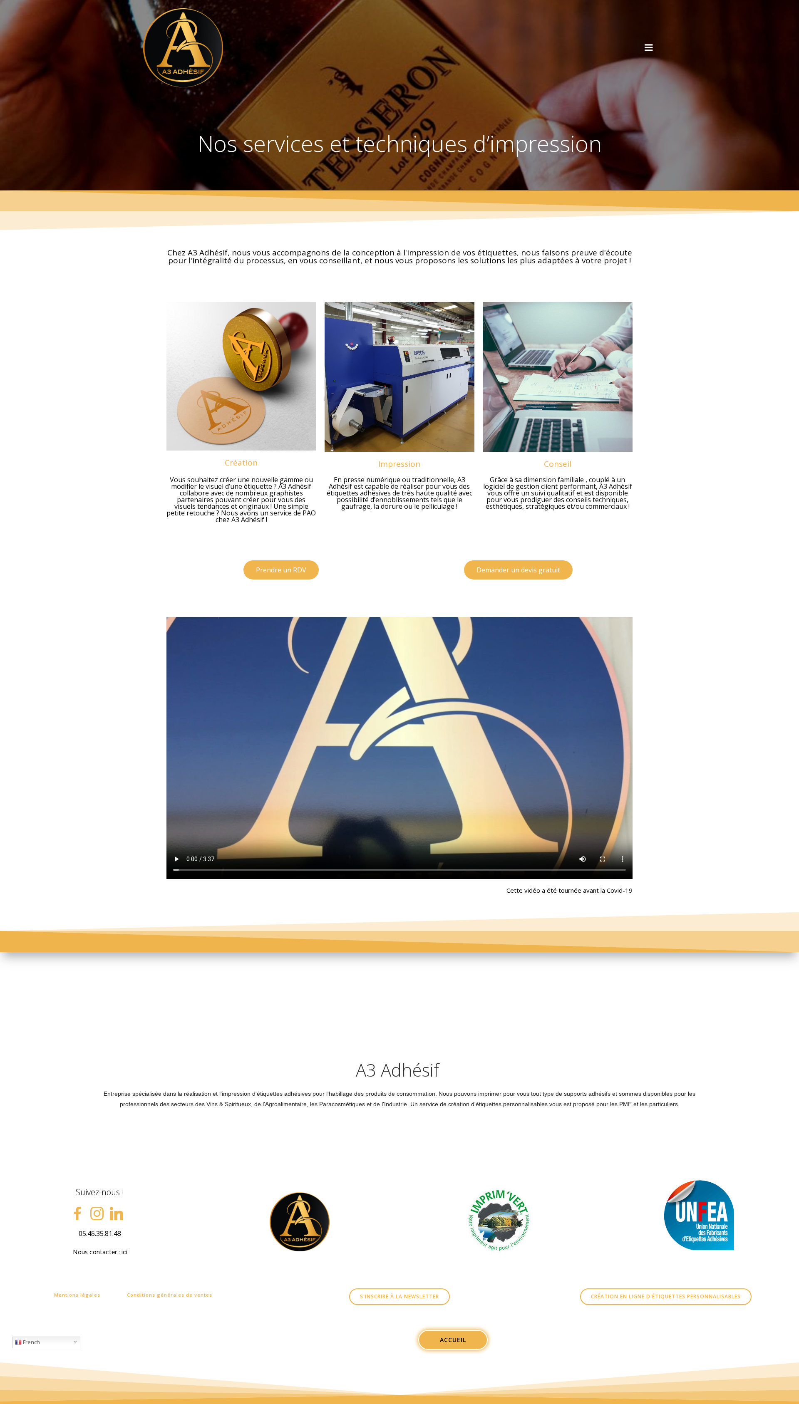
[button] (281, 569)
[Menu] (649, 48)
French (31, 1342)
